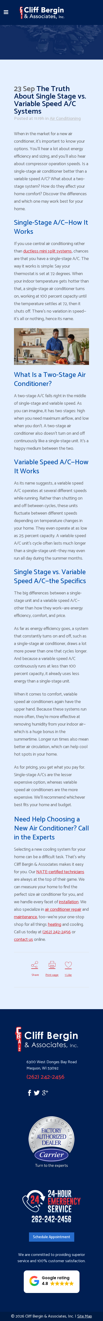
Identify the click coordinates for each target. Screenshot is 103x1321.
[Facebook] (24, 1094)
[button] (52, 1281)
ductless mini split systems (47, 251)
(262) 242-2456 (56, 932)
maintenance (25, 917)
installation (68, 902)
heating (54, 924)
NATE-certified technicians (60, 872)
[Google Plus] (45, 1094)
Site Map (84, 1316)
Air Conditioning (65, 118)
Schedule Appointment (51, 1237)
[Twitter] (38, 1094)
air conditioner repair (63, 909)
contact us (23, 939)
